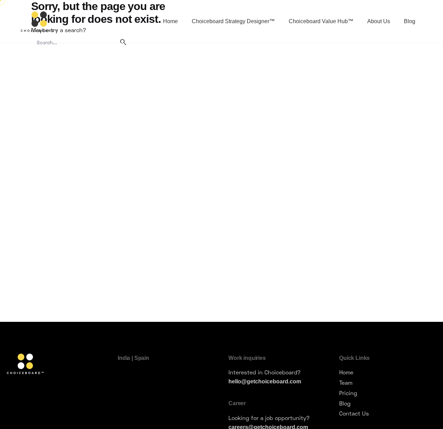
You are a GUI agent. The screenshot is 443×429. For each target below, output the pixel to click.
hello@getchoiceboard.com (264, 381)
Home (346, 372)
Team (345, 382)
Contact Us (354, 413)
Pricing (348, 393)
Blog (345, 403)
